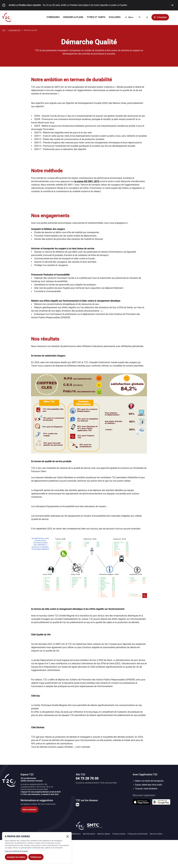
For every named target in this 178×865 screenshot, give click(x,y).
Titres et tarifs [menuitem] (96, 17)
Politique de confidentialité (138, 834)
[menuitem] (115, 17)
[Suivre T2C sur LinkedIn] (77, 804)
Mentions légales (103, 834)
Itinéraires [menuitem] (53, 17)
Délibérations (76, 834)
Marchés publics (89, 834)
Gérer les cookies (156, 834)
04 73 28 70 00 (87, 778)
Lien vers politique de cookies (16, 851)
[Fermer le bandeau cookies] (67, 836)
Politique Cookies (118, 834)
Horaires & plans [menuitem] (73, 17)
